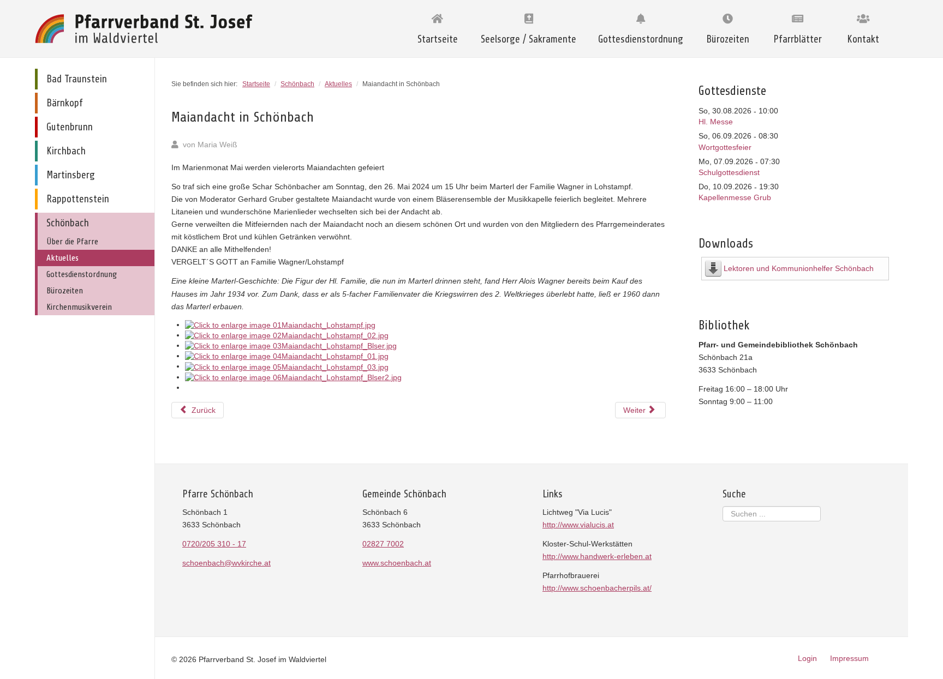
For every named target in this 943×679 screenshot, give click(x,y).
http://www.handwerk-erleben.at (597, 556)
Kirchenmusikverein (79, 307)
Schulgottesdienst (729, 172)
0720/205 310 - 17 (214, 543)
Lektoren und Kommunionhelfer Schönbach (799, 268)
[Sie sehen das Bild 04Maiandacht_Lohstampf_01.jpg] (287, 355)
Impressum (849, 658)
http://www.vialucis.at (578, 524)
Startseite (437, 39)
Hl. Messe (716, 121)
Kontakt (863, 39)
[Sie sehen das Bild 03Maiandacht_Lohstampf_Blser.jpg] (291, 345)
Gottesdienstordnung (640, 39)
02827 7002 (383, 543)
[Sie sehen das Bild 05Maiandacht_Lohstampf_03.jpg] (287, 366)
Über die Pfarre (72, 242)
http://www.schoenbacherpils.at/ (597, 588)
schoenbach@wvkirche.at (226, 562)
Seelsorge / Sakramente (528, 39)
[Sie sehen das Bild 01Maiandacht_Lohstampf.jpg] (280, 324)
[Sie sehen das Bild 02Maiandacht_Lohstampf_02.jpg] (287, 335)
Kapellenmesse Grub (735, 197)
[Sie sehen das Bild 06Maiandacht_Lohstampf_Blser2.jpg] (293, 376)
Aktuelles (62, 258)
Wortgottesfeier (725, 147)
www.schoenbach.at (396, 562)
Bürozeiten (727, 39)
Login (807, 658)
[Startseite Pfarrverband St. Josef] (147, 28)
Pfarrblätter (797, 39)
